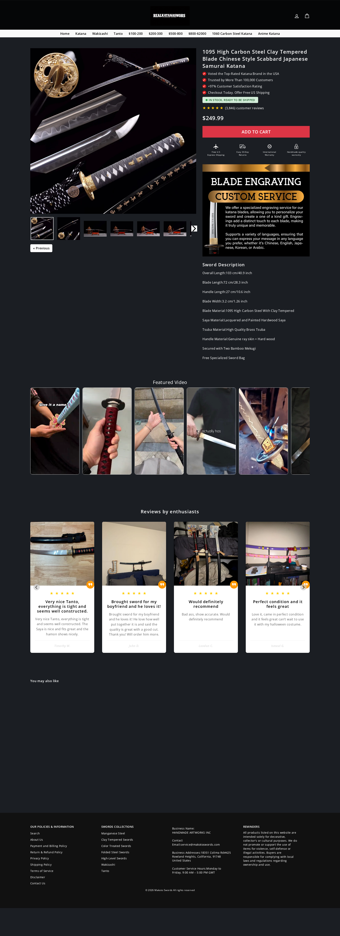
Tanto (118, 33)
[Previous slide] (36, 587)
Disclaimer (37, 877)
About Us (36, 839)
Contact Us (37, 883)
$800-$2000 (197, 33)
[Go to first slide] (303, 587)
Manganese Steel (113, 833)
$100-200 (136, 33)
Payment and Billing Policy (48, 846)
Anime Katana (269, 33)
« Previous (41, 248)
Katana (80, 33)
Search (35, 833)
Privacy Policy (39, 858)
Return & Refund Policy (46, 852)
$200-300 (156, 33)
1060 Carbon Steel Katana (232, 33)
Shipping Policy (41, 864)
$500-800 (176, 33)
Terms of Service (41, 871)
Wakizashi (100, 33)
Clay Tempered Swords (117, 839)
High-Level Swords (114, 858)
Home (65, 33)
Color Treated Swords (116, 846)
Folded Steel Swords (115, 852)
